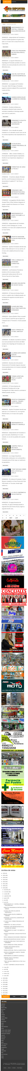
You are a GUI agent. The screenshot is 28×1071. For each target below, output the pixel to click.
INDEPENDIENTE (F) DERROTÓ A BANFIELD (14, 955)
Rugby (2, 1049)
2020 (4, 885)
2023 (4, 879)
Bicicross (3, 1009)
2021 (4, 883)
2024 (4, 877)
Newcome (3, 1037)
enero (5, 975)
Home (5, 1067)
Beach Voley (4, 1007)
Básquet (3, 1005)
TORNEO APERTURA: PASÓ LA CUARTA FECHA (15, 950)
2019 (4, 887)
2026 (4, 873)
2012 (4, 990)
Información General (5, 1033)
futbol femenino (4, 1026)
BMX (2, 1011)
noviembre (6, 891)
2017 (4, 980)
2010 (4, 994)
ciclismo (3, 1014)
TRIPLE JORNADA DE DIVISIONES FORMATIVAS (15, 937)
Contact (13, 1067)
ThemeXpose (7, 1064)
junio (5, 902)
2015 (4, 984)
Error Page (19, 1067)
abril (5, 969)
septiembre (6, 896)
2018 (4, 978)
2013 (4, 988)
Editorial (3, 1019)
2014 (4, 986)
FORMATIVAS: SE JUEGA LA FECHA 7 (12, 924)
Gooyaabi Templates (21, 1064)
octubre (6, 893)
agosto (5, 898)
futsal (2, 1028)
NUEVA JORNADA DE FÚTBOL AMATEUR (13, 944)
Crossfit (3, 1016)
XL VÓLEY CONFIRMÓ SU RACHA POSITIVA (14, 964)
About (9, 1067)
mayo (5, 967)
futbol (2, 1023)
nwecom (3, 1038)
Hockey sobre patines (6, 1031)
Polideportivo (4, 1047)
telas (2, 1052)
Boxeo (2, 1012)
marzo (5, 971)
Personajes (3, 1045)
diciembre (6, 889)
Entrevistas (3, 1021)
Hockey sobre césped (6, 1030)
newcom (3, 1035)
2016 (4, 982)
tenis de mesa (4, 1054)
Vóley (2, 1057)
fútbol (2, 1024)
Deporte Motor (4, 1018)
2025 (4, 875)
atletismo (3, 1004)
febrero (5, 973)
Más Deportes (14, 1063)
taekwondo (3, 1050)
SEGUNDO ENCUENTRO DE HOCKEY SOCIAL (14, 939)
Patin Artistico (4, 1043)
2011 (4, 992)
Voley (2, 1056)
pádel (2, 1042)
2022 (4, 881)
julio (5, 900)
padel (2, 1040)
